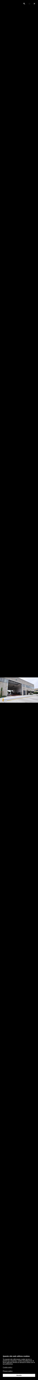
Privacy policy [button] (7, 1371)
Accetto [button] (19, 1375)
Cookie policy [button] (7, 1367)
